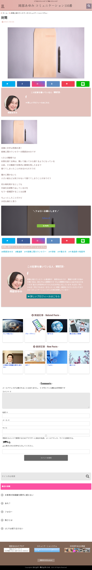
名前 (5, 412)
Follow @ (46, 218)
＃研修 (52, 252)
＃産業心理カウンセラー (35, 252)
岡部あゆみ (12, 113)
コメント (6, 392)
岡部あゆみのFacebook (46, 560)
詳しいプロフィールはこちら (38, 103)
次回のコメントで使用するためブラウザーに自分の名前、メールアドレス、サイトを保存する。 (38, 438)
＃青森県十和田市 (77, 252)
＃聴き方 (62, 252)
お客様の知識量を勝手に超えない (12, 366)
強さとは (72, 365)
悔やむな (50, 333)
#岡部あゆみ (8, 252)
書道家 (19, 252)
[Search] (87, 476)
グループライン (30, 333)
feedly (46, 226)
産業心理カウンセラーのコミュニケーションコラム (24, 247)
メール (6, 420)
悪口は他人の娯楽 (75, 333)
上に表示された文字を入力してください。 (18, 446)
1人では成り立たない (14, 529)
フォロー (50, 365)
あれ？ (27, 365)
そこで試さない (8, 333)
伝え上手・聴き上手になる (41, 567)
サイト (4, 428)
